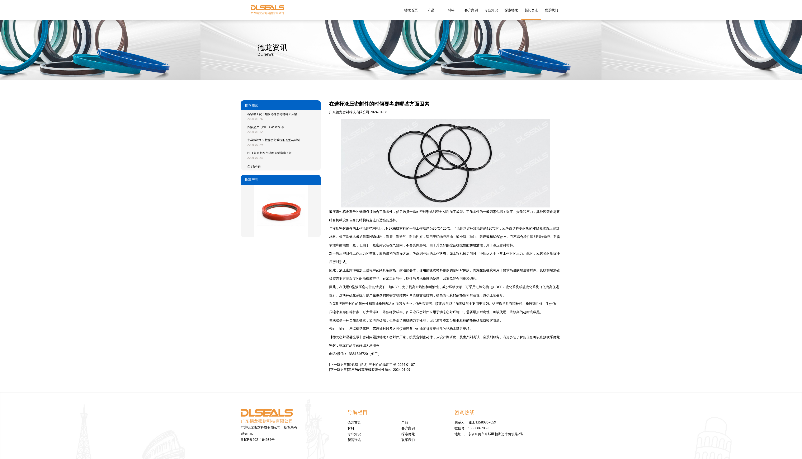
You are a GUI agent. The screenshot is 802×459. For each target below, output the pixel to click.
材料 (451, 10)
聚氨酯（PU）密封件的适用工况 (372, 364)
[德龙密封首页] (267, 10)
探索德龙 (511, 10)
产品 (431, 10)
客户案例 (471, 10)
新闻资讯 (531, 10)
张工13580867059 (482, 422)
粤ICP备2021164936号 (258, 439)
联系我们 (551, 10)
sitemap (247, 433)
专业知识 (491, 10)
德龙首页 (411, 10)
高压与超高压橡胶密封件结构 (369, 369)
